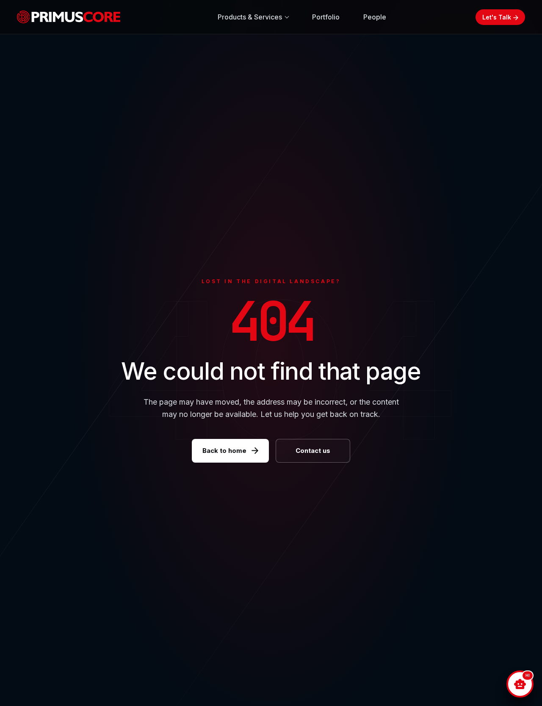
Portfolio (326, 17)
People (374, 17)
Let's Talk (496, 17)
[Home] (72, 17)
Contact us (313, 451)
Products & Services (250, 17)
